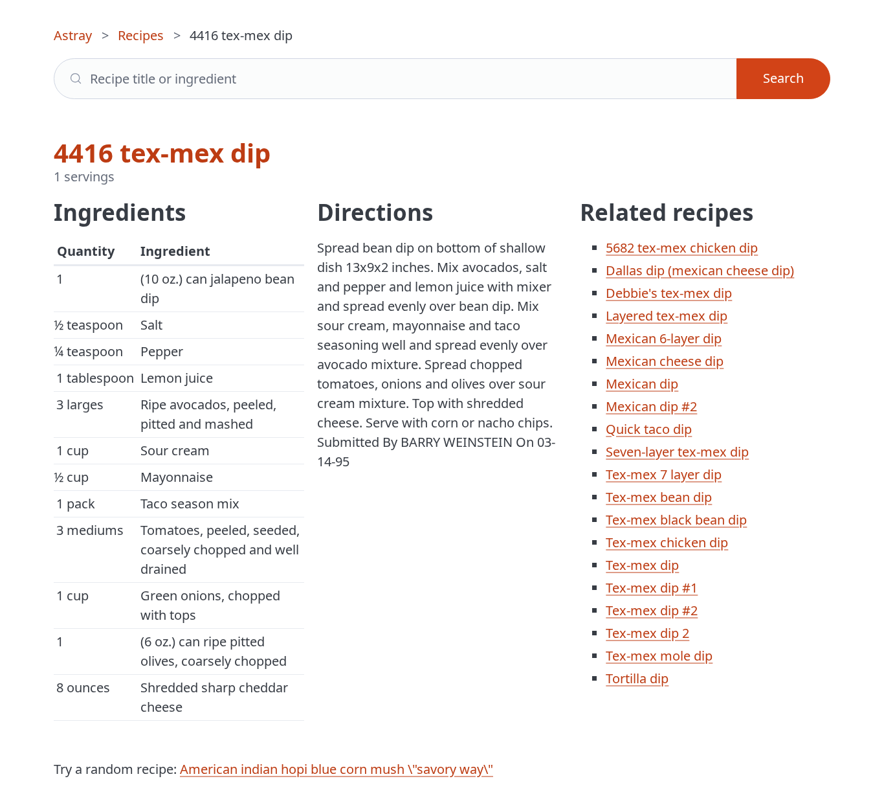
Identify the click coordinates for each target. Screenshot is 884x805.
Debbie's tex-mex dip (669, 293)
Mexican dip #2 (651, 406)
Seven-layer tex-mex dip (677, 451)
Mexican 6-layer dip (664, 338)
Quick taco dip (649, 429)
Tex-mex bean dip (659, 497)
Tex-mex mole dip (659, 655)
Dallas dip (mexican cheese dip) (700, 270)
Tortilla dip (637, 678)
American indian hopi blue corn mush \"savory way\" (336, 769)
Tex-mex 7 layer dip (664, 474)
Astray (73, 35)
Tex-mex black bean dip (676, 519)
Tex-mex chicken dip (667, 542)
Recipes (141, 35)
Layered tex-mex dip (666, 315)
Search (783, 78)
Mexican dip (642, 383)
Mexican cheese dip (665, 361)
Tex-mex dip (642, 565)
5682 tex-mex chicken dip (682, 247)
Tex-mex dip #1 (652, 587)
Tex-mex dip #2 (652, 610)
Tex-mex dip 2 (647, 633)
